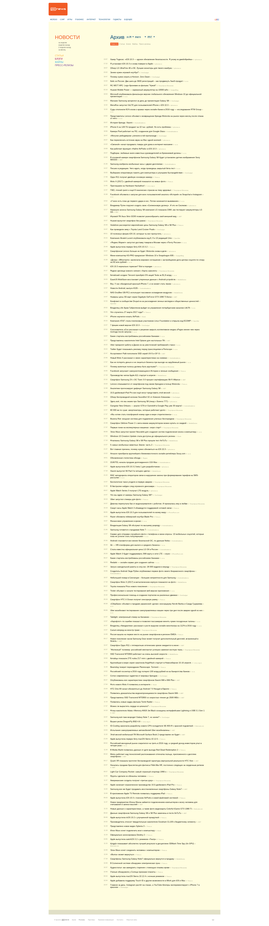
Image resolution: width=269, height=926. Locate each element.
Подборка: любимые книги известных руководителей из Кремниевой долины (145, 153)
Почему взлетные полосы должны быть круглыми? (133, 366)
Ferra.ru (157, 177)
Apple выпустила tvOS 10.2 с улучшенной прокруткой (134, 817)
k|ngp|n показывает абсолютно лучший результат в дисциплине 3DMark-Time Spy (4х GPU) (152, 843)
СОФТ (62, 19)
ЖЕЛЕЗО (53, 19)
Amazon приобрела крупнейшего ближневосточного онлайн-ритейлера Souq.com (147, 453)
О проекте (57, 920)
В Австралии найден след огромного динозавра (132, 486)
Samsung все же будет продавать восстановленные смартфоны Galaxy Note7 (146, 789)
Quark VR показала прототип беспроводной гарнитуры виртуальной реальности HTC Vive (151, 761)
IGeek (144, 316)
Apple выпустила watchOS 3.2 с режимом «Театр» (133, 839)
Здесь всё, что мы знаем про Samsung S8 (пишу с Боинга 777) (139, 401)
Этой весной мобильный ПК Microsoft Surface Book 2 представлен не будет (145, 734)
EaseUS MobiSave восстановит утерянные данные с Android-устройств (142, 279)
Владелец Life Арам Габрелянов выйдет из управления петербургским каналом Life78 (150, 308)
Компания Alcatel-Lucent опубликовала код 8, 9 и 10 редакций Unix (141, 238)
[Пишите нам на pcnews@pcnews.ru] (213, 920)
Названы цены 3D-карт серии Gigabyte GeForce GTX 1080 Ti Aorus (141, 297)
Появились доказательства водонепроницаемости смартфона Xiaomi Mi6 (144, 693)
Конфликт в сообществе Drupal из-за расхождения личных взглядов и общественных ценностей (154, 301)
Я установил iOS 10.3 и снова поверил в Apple (131, 64)
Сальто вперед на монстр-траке (125, 630)
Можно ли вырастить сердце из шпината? (129, 706)
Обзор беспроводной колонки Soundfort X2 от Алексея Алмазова (140, 397)
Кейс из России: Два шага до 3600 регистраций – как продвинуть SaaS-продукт (146, 81)
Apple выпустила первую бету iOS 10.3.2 (129, 247)
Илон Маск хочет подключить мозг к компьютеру (132, 830)
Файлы (135, 44)
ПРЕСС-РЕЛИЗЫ (64, 65)
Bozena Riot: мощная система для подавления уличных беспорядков (142, 419)
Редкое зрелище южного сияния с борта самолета (133, 271)
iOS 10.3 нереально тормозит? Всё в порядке (131, 266)
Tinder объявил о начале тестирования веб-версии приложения (139, 591)
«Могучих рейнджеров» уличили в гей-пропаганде (133, 136)
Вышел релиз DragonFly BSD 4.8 (125, 721)
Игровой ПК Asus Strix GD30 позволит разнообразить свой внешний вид (143, 216)
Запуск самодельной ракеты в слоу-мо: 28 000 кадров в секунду (139, 567)
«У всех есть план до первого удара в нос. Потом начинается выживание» (144, 201)
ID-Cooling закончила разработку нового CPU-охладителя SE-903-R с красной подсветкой (151, 726)
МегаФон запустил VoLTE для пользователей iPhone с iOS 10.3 (139, 105)
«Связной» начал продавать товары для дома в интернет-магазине (141, 144)
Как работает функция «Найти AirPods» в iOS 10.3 (133, 149)
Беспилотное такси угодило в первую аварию (131, 482)
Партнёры (91, 920)
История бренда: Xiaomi (121, 122)
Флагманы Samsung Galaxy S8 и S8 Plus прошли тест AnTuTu (138, 440)
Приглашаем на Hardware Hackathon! (127, 186)
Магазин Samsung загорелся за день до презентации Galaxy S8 (139, 101)
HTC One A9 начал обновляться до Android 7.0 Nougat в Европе (139, 689)
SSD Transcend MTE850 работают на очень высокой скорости (138, 654)
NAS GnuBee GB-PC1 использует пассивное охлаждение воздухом (141, 292)
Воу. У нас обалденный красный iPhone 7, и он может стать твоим (140, 284)
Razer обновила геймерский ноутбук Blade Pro (131, 517)
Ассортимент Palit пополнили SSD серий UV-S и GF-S (135, 353)
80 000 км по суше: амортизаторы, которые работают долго (137, 410)
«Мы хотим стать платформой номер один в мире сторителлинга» (141, 414)
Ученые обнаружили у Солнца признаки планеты (133, 872)
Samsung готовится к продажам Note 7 (128, 530)
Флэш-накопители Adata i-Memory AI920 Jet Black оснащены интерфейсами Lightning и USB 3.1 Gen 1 (157, 710)
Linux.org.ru (151, 186)
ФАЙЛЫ (59, 62)
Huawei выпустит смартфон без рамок (127, 221)
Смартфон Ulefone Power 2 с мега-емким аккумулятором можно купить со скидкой (148, 423)
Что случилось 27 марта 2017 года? (126, 312)
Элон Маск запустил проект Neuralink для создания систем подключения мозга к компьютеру (153, 432)
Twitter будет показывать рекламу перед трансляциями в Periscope (141, 349)
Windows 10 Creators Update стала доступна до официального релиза (142, 436)
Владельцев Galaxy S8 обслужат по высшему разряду (135, 525)
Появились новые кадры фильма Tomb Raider (131, 702)
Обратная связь (131, 920)
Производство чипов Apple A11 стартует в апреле (133, 375)
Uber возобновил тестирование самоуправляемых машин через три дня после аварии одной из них (156, 610)
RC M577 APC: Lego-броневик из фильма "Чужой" (133, 85)
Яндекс (145, 458)
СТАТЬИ (59, 55)
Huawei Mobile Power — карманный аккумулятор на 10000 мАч (139, 90)
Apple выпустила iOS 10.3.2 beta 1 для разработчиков (135, 466)
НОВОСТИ (67, 37)
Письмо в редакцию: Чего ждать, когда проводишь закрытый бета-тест (142, 168)
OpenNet (177, 238)
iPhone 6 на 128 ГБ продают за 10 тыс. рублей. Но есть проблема (140, 127)
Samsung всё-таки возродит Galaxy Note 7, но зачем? (134, 717)
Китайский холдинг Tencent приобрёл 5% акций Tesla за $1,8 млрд (140, 275)
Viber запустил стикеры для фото (125, 499)
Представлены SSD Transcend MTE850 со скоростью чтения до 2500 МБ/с (144, 697)
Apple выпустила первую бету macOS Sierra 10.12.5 (134, 739)
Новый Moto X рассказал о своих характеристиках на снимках (138, 358)
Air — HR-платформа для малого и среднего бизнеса (135, 545)
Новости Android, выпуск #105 (124, 288)
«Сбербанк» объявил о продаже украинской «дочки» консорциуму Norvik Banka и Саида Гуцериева (156, 604)
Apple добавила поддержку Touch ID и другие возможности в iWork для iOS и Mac (147, 880)
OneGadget (145, 72)
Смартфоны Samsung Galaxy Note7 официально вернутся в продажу (142, 859)
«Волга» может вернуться (122, 854)
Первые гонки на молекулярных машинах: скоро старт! (135, 427)
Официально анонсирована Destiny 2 (127, 835)
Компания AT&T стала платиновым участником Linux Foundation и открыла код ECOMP (150, 321)
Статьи (122, 44)
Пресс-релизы (145, 44)
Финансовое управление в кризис (125, 521)
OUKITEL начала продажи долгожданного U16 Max (133, 462)
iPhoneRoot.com (173, 512)
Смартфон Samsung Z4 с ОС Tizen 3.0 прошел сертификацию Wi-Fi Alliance (145, 379)
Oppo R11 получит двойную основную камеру (131, 177)
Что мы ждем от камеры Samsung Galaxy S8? (131, 495)
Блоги (128, 44)
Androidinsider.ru (140, 123)
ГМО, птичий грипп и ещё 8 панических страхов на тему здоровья (140, 190)
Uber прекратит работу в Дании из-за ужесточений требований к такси (142, 345)
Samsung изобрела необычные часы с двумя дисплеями (136, 164)
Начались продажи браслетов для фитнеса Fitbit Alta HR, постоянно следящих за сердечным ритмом (157, 765)
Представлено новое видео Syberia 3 (127, 826)
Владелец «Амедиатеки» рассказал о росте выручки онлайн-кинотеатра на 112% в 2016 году (153, 626)
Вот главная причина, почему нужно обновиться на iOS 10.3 (138, 449)
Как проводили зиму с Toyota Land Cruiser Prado (132, 229)
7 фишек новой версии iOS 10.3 (125, 325)
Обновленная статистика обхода (125, 458)
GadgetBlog (174, 90)
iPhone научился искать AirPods (124, 316)
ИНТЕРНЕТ (91, 19)
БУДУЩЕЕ (128, 19)
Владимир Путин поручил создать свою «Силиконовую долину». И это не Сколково (148, 205)
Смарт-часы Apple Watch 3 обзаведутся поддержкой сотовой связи (141, 508)
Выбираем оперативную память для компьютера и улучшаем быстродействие (146, 173)
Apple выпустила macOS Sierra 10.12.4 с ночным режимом (137, 876)
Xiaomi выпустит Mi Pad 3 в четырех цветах (130, 471)
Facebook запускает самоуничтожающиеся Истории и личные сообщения (144, 371)
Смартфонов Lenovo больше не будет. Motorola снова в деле (138, 251)
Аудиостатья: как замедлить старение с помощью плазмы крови (139, 867)
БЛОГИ (59, 59)
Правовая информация (106, 920)
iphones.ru (198, 59)
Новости (114, 44)
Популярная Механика (165, 85)
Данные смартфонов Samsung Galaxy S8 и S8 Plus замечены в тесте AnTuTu (145, 813)
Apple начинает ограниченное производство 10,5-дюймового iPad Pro (142, 785)
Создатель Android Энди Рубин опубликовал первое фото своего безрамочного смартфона (152, 571)
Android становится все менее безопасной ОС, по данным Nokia (140, 541)
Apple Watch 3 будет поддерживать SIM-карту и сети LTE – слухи (140, 554)
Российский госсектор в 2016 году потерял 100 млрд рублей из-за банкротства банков (149, 671)
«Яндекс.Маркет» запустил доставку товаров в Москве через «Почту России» (145, 242)
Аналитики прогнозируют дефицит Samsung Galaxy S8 (135, 388)
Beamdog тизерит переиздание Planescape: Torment (134, 667)
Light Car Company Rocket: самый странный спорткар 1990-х (138, 772)
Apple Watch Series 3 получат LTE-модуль (129, 490)
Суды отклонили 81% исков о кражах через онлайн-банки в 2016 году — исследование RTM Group (155, 109)
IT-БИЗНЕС (79, 19)
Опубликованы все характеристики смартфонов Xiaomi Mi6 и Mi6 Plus (142, 680)
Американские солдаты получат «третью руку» (131, 780)
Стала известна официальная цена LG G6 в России (134, 549)
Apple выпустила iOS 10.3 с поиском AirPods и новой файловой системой (144, 798)
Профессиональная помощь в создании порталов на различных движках (144, 595)
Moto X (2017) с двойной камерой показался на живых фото (138, 181)
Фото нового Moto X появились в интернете (130, 684)
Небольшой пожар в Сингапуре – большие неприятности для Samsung (143, 578)
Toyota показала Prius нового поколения (128, 586)
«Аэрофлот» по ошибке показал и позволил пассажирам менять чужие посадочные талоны (152, 621)
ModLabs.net (199, 726)
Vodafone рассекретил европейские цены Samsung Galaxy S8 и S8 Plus (143, 225)
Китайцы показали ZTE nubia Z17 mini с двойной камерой (136, 658)
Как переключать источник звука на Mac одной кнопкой (135, 140)
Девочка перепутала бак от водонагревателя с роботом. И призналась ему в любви (148, 503)
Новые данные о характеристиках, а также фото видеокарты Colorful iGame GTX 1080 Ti (151, 809)
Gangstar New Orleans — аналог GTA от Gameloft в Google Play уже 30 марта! (146, 406)
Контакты (120, 920)
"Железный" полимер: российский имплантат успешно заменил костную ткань (146, 650)
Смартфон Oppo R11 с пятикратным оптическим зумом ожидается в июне (144, 645)
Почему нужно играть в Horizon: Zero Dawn (130, 77)
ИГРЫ (69, 19)
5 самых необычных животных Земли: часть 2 (131, 445)
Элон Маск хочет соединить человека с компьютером (135, 850)
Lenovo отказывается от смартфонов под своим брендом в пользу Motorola (145, 384)
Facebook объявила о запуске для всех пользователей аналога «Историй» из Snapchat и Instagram (156, 194)
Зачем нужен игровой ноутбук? (124, 72)
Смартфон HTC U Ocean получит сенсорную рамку (134, 599)
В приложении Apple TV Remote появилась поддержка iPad (137, 793)
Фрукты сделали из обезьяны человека (128, 776)
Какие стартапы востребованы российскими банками (134, 336)
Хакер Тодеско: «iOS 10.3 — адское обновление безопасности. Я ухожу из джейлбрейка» (151, 59)
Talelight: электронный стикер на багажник (129, 617)
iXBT (121, 160)
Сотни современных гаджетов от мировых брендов (133, 676)
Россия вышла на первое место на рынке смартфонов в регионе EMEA (143, 634)
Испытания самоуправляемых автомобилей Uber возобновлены (140, 730)
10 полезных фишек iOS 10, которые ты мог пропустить (135, 234)
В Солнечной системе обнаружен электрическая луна (135, 863)
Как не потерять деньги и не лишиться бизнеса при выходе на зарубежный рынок (147, 362)
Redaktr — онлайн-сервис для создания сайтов (132, 562)
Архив (117, 37)
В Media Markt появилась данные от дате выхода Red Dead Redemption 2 (144, 750)
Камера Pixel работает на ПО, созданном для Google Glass (137, 131)
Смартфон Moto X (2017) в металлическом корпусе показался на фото (143, 582)
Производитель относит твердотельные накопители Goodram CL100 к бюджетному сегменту (153, 822)
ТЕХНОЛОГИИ (104, 19)
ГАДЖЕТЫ (117, 19)
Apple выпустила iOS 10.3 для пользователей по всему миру (138, 512)
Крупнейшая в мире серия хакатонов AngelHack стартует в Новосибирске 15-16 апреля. (151, 663)
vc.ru (186, 81)
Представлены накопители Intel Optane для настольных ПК (137, 340)
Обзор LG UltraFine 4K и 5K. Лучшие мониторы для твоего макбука (141, 68)
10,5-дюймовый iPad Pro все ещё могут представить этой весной (140, 393)
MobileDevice (182, 279)
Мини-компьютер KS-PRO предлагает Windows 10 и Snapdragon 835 (142, 255)
